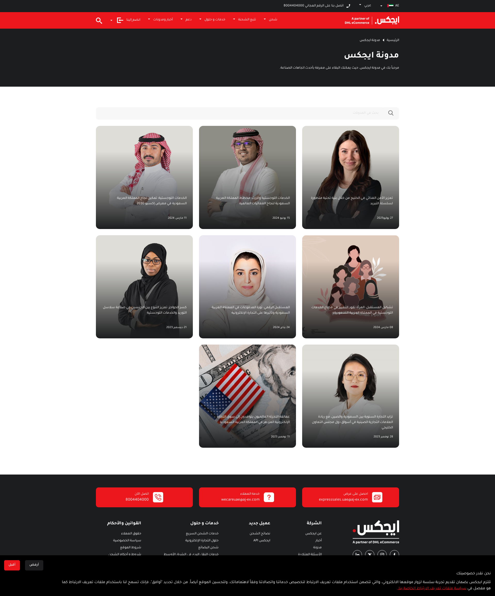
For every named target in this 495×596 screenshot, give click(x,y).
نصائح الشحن (260, 534)
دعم (189, 20)
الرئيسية (393, 40)
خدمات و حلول (214, 20)
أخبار (319, 541)
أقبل (12, 565)
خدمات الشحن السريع (202, 534)
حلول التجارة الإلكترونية (202, 541)
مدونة (317, 548)
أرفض (34, 565)
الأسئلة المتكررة (310, 555)
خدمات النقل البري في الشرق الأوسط (191, 555)
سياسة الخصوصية (127, 541)
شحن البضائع (208, 548)
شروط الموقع (130, 548)
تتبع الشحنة (247, 20)
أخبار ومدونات (163, 20)
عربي (367, 5)
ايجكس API (261, 541)
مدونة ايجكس (370, 40)
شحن (273, 20)
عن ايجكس (313, 534)
